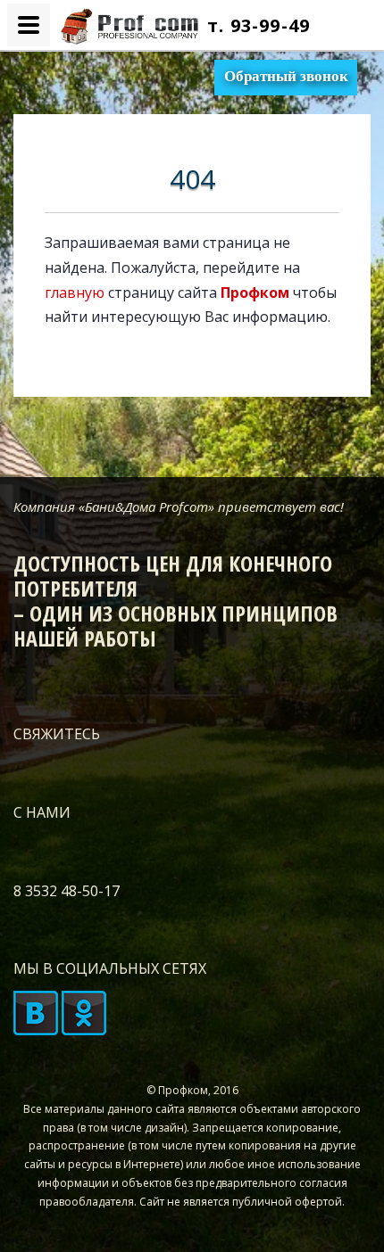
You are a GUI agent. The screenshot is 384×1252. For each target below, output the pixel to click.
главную (74, 292)
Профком (255, 292)
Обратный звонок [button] (286, 76)
